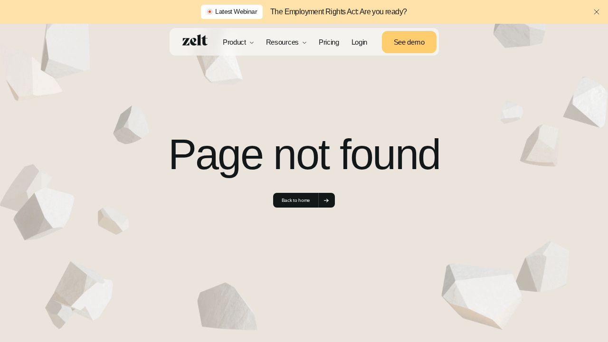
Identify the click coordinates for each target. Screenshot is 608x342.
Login (360, 42)
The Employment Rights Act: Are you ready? (338, 11)
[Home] (195, 40)
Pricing (329, 42)
